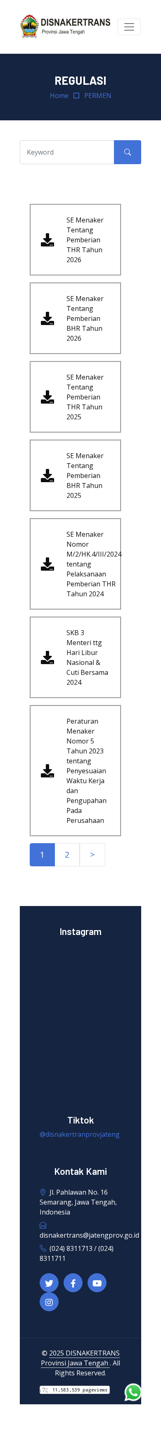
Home (59, 95)
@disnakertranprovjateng (80, 1134)
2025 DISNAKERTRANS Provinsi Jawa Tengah (80, 1357)
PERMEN (97, 95)
